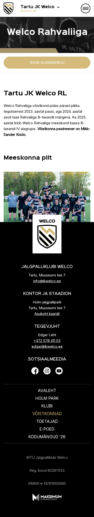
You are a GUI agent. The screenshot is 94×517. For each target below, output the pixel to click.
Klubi (47, 406)
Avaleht (47, 390)
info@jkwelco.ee (47, 281)
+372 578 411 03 (47, 340)
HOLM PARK (47, 398)
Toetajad (47, 421)
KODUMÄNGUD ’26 (47, 436)
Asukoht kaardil (47, 313)
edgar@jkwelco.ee (47, 346)
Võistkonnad (47, 413)
